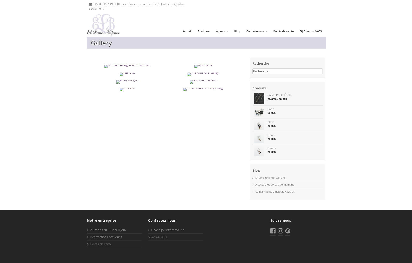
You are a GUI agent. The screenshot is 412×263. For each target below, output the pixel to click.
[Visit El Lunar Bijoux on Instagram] (280, 232)
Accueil (186, 31)
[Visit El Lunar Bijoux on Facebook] (273, 232)
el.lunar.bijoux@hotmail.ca (166, 230)
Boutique (204, 31)
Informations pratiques (106, 237)
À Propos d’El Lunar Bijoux (108, 230)
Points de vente (283, 31)
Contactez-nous (256, 31)
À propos (222, 31)
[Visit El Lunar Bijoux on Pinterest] (287, 232)
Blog (237, 31)
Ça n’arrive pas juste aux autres (275, 191)
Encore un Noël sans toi (270, 178)
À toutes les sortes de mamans (274, 184)
